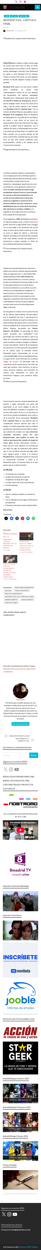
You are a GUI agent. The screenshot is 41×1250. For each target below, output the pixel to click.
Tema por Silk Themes (28, 1247)
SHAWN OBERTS (11, 600)
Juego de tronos (10, 361)
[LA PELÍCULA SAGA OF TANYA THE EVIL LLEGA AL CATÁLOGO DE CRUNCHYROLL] (26, 536)
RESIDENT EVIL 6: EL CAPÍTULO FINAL (19, 597)
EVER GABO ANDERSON (24, 587)
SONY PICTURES (11, 603)
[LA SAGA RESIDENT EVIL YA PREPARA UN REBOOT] (10, 536)
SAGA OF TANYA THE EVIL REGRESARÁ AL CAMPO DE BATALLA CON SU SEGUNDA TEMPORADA (9, 570)
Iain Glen (8, 590)
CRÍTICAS (14, 16)
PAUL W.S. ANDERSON (13, 593)
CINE (6, 16)
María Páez (10, 31)
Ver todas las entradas (20, 724)
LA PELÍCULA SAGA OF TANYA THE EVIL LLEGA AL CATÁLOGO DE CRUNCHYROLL (26, 545)
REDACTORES (24, 16)
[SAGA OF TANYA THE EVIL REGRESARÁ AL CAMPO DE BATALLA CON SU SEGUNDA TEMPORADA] (10, 559)
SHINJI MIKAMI (27, 600)
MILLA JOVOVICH (22, 590)
